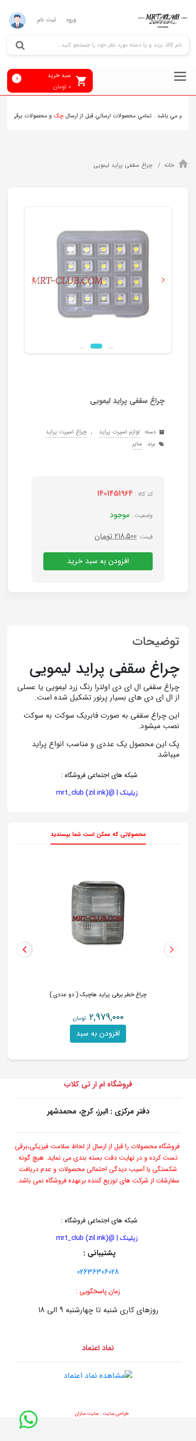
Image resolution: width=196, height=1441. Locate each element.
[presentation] (172, 949)
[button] (33, 280)
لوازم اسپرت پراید (119, 431)
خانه (169, 165)
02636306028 (98, 1272)
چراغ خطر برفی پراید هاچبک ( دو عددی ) (98, 994)
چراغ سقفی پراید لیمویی (123, 165)
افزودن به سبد (98, 1033)
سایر (137, 443)
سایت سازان (86, 1413)
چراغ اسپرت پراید (66, 431)
